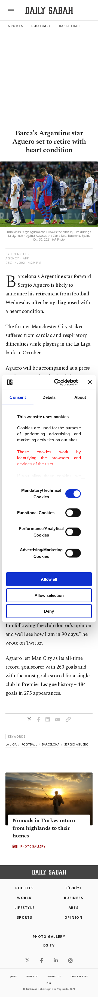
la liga (11, 744)
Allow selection (49, 595)
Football (41, 25)
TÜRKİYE (73, 888)
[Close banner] (90, 382)
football (29, 744)
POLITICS (24, 888)
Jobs (13, 976)
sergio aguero (76, 744)
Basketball (70, 25)
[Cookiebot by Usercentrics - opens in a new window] (57, 382)
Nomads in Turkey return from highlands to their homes (44, 828)
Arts (74, 907)
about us (54, 976)
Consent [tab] (18, 397)
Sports (15, 25)
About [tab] (80, 397)
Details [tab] (49, 397)
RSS (49, 982)
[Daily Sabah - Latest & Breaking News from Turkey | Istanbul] (49, 10)
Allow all (49, 579)
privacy (32, 976)
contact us (79, 976)
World (24, 898)
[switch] (73, 512)
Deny (49, 611)
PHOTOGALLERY (32, 847)
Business (73, 898)
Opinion (73, 917)
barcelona (50, 744)
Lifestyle (24, 907)
